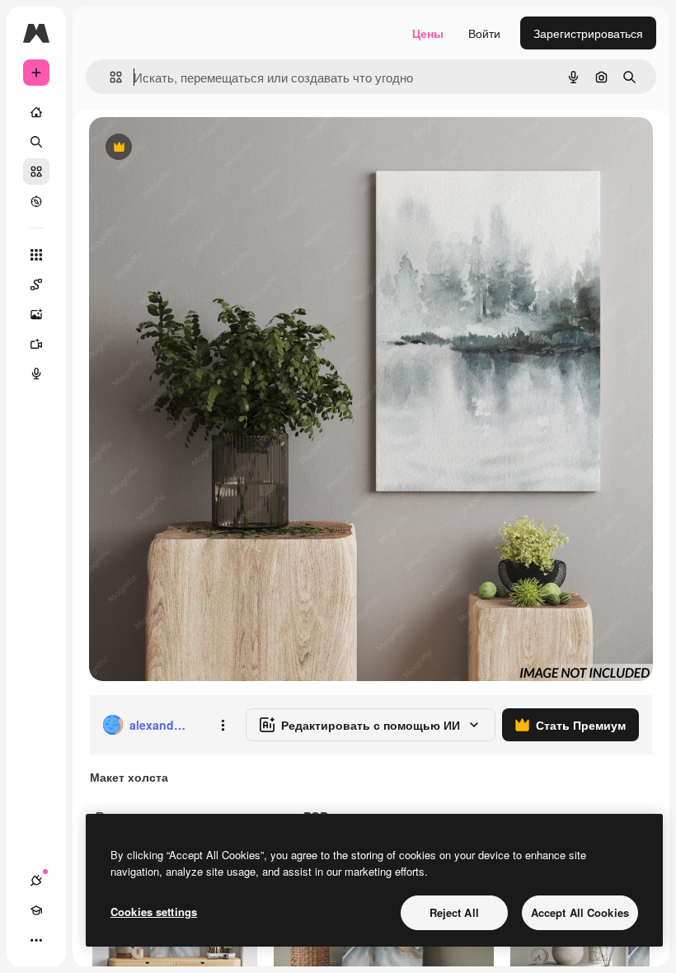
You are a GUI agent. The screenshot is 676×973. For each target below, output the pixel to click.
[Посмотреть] (36, 201)
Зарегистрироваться (588, 33)
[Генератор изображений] (36, 314)
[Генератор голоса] (36, 373)
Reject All (454, 912)
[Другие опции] (222, 724)
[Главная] (36, 112)
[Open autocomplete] (109, 77)
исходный (199, 148)
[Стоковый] (36, 171)
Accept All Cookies (580, 912)
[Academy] (36, 910)
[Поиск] (36, 142)
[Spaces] (36, 284)
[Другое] (36, 940)
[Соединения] (36, 880)
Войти (484, 33)
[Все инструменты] (36, 255)
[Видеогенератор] (36, 344)
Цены (428, 33)
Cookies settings (153, 911)
